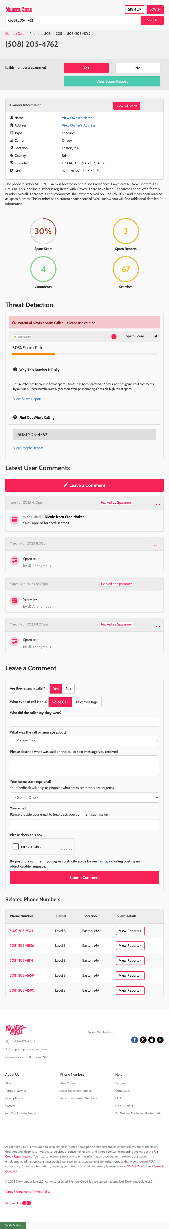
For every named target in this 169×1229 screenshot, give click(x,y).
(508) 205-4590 (21, 990)
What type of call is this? (29, 702)
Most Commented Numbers (78, 1098)
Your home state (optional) (30, 782)
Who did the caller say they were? (35, 713)
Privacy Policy (14, 1098)
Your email (18, 808)
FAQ (118, 1098)
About (9, 1083)
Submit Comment (84, 877)
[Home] (18, 9)
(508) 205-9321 (21, 931)
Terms (102, 861)
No (137, 68)
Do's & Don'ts (124, 1106)
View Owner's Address (79, 125)
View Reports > (130, 931)
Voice (60, 702)
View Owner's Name (77, 118)
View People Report (28, 448)
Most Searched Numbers (76, 1091)
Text (86, 702)
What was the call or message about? (38, 732)
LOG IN (155, 9)
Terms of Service (15, 1091)
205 (59, 33)
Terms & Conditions (18, 1192)
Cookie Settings (13, 1225)
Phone (34, 33)
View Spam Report (112, 81)
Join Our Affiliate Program (22, 1113)
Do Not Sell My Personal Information (139, 1113)
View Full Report (126, 106)
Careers (10, 1106)
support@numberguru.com (29, 1049)
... (158, 503)
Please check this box (26, 835)
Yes (86, 68)
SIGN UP (134, 9)
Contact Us (122, 1091)
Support (120, 1083)
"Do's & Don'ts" (137, 1166)
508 (47, 33)
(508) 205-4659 (21, 975)
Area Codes (67, 1083)
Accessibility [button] (13, 1203)
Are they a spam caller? (27, 688)
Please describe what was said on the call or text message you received (64, 752)
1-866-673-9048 (23, 1041)
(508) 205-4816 (21, 960)
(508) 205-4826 (21, 945)
